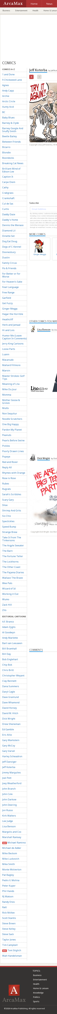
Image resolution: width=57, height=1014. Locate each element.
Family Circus (9, 262)
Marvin (6, 370)
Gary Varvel (8, 751)
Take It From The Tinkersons (11, 539)
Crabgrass (7, 192)
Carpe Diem (8, 182)
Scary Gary (8, 499)
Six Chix (6, 515)
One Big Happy (10, 424)
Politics (36, 997)
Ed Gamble (8, 729)
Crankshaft (8, 198)
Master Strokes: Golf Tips (13, 377)
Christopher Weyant (13, 675)
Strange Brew (9, 532)
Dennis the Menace (13, 225)
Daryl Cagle (8, 691)
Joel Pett (6, 778)
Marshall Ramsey (11, 837)
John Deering (9, 804)
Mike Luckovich (10, 858)
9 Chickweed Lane (12, 79)
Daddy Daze (8, 214)
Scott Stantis (9, 918)
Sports (36, 1001)
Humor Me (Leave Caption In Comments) (14, 337)
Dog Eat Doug (9, 241)
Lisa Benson (9, 826)
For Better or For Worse (11, 275)
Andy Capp (8, 90)
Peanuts (6, 435)
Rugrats (6, 489)
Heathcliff (7, 319)
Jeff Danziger (9, 761)
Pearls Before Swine (13, 440)
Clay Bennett (9, 681)
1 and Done (8, 74)
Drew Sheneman (11, 724)
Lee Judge (7, 821)
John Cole (7, 794)
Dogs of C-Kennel (11, 246)
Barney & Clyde (10, 123)
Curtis (5, 209)
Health (35, 10)
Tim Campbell (10, 945)
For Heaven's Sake (12, 281)
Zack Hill (7, 604)
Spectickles (8, 521)
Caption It (7, 176)
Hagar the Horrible (12, 314)
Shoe (5, 505)
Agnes (5, 85)
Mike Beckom (9, 853)
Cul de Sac (7, 203)
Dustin (6, 257)
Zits (4, 610)
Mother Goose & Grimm (11, 401)
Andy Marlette (10, 637)
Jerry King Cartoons (13, 343)
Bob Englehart (10, 659)
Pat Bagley (8, 875)
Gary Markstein (10, 740)
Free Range (8, 292)
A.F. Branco (8, 621)
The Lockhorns (10, 561)
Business (6, 10)
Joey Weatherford (11, 783)
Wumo (5, 599)
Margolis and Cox (11, 831)
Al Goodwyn (8, 632)
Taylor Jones (9, 939)
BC (3, 112)
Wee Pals (7, 583)
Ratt (4, 907)
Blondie (6, 152)
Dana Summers (10, 686)
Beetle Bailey (9, 136)
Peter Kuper (8, 885)
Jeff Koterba (8, 767)
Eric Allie (7, 734)
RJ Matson (7, 896)
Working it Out (10, 594)
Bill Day (6, 654)
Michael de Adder (11, 848)
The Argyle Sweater (13, 545)
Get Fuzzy (7, 303)
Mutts (5, 408)
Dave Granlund (10, 697)
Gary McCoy (8, 745)
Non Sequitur (9, 413)
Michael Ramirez (14, 842)
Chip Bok (7, 664)
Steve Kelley (8, 928)
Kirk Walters (9, 815)
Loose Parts (8, 349)
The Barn (7, 550)
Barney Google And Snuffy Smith (12, 130)
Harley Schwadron (12, 756)
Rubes (5, 483)
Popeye (6, 456)
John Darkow (9, 799)
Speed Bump (9, 526)
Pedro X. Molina (10, 880)
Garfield (6, 297)
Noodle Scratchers (12, 418)
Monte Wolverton (11, 869)
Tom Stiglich (12, 950)
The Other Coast (11, 567)
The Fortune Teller (12, 556)
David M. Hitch (10, 713)
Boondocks (8, 157)
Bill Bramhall (9, 648)
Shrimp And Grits (11, 510)
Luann (5, 354)
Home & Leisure (41, 988)
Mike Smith (8, 864)
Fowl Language (10, 287)
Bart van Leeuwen (12, 643)
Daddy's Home (10, 219)
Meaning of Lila (10, 384)
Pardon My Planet (12, 429)
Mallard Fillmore (11, 365)
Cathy (5, 187)
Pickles (6, 445)
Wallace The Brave (12, 577)
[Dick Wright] (33, 457)
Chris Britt (8, 670)
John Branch (9, 788)
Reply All (7, 467)
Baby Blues (8, 117)
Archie (5, 96)
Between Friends (11, 141)
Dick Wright (8, 718)
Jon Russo (7, 810)
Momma (6, 394)
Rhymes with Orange (13, 472)
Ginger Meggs (10, 308)
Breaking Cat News (12, 163)
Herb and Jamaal (11, 324)
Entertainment (21, 10)
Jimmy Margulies (11, 772)
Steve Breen (8, 923)
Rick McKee (8, 912)
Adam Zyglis (8, 627)
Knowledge (38, 992)
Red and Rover (10, 462)
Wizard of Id (8, 588)
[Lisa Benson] (33, 328)
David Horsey (9, 707)
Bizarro (6, 147)
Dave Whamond (10, 702)
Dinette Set (8, 236)
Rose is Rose (9, 478)
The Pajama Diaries (13, 572)
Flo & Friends (9, 268)
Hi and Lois (8, 330)
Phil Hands (8, 891)
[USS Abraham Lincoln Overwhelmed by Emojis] (31, 77)
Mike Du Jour (9, 389)
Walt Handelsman (12, 955)
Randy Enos (8, 901)
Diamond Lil (8, 230)
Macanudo (8, 359)
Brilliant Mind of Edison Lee (11, 170)
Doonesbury (9, 252)
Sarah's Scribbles (11, 494)
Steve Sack (8, 934)
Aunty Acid (8, 106)
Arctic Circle (8, 101)
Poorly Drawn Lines (13, 451)
